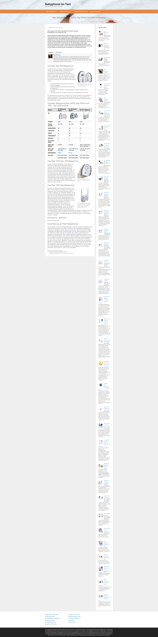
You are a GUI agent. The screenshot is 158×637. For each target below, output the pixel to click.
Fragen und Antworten (95, 11)
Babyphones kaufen (71, 229)
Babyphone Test (52, 250)
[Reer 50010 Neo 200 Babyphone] (74, 116)
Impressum (71, 620)
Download (59, 152)
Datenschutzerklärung (74, 618)
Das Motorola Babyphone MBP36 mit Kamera (58, 251)
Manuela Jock (56, 55)
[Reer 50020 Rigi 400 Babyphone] (62, 116)
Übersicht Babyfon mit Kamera (52, 618)
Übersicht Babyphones (51, 11)
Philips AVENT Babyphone (51, 614)
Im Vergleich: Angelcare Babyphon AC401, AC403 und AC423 (61, 253)
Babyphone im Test (58, 4)
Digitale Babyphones (50, 616)
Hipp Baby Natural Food (74, 616)
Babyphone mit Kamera (65, 11)
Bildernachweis (72, 622)
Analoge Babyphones (50, 622)
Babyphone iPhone (49, 620)
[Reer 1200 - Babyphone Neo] (86, 116)
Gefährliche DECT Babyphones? (81, 11)
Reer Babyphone (59, 250)
